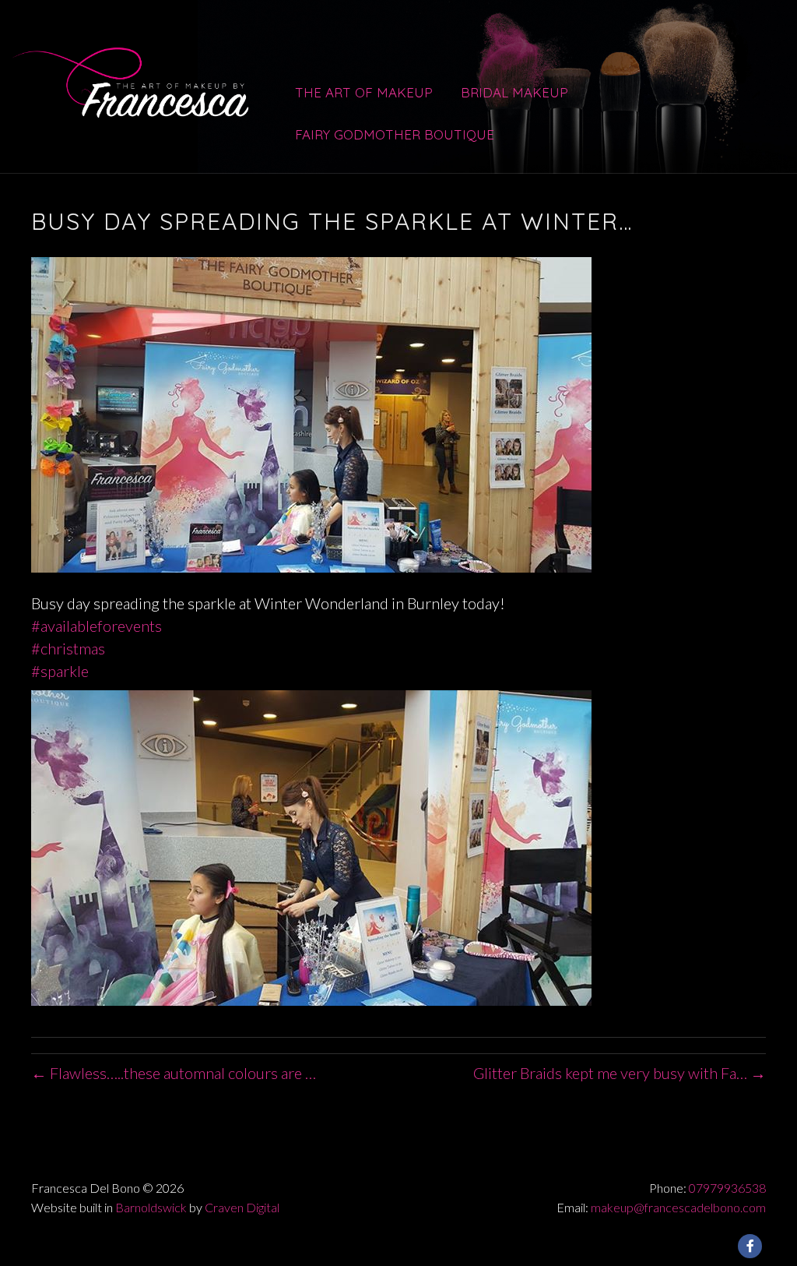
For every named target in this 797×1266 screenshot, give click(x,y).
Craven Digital (242, 1207)
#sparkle (60, 670)
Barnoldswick (151, 1207)
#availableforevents (96, 625)
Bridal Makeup (514, 92)
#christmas (68, 648)
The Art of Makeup (364, 92)
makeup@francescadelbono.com (678, 1207)
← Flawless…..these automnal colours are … (173, 1072)
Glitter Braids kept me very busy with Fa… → (619, 1072)
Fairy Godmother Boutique (394, 134)
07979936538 (727, 1187)
